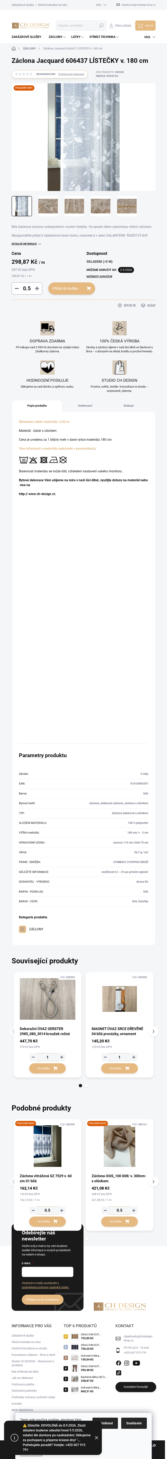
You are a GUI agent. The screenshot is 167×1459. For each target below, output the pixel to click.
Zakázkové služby (23, 4)
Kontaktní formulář (136, 1386)
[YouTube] (136, 1362)
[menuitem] (28, 37)
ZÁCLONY (36, 929)
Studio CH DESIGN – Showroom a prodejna (33, 1363)
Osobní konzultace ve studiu (29, 1348)
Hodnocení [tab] (85, 405)
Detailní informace (24, 243)
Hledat (101, 25)
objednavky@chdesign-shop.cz (138, 1338)
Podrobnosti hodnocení (71, 74)
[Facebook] (118, 1362)
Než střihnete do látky (25, 1371)
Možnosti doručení (99, 276)
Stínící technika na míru (52, 4)
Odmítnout (105, 1423)
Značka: (107, 76)
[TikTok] (118, 1372)
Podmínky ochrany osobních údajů (33, 1397)
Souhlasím (134, 1423)
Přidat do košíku (65, 288)
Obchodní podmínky (24, 1390)
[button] (80, 1086)
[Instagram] (127, 1362)
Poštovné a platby (23, 1384)
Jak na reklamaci (22, 1378)
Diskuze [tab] (129, 405)
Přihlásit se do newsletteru (42, 1299)
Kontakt (17, 1403)
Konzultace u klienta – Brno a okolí (33, 1354)
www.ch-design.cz (42, 494)
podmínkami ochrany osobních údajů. (45, 1287)
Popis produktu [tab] (37, 405)
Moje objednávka (22, 1410)
